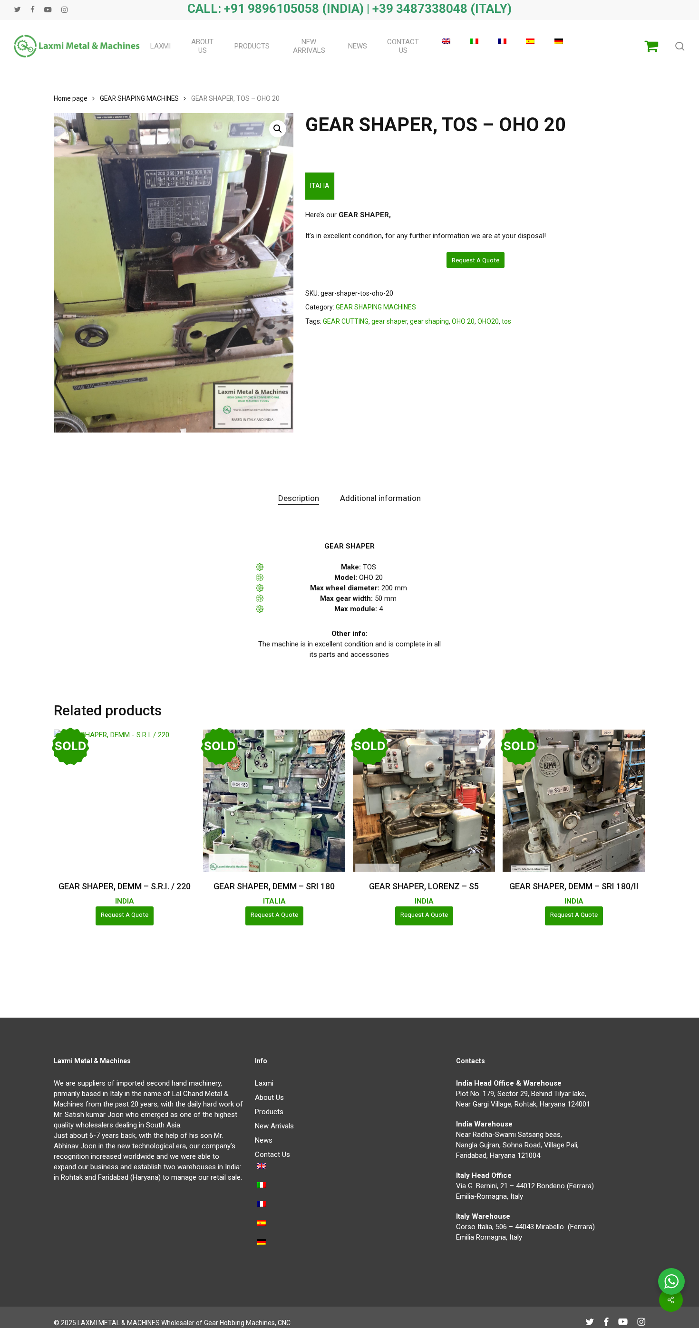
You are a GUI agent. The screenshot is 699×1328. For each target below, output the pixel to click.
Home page (70, 98)
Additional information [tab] (380, 498)
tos (506, 321)
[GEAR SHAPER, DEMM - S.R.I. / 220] (125, 801)
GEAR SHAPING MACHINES (139, 98)
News (263, 1140)
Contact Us (272, 1154)
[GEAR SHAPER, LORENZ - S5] (424, 801)
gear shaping (429, 321)
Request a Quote (475, 260)
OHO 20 (463, 321)
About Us (269, 1097)
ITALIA (320, 186)
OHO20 (488, 321)
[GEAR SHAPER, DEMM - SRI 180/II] (574, 801)
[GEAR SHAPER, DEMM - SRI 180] (274, 801)
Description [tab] (298, 498)
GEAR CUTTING (346, 321)
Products (269, 1111)
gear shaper (389, 321)
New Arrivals (274, 1126)
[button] (277, 128)
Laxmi (264, 1083)
